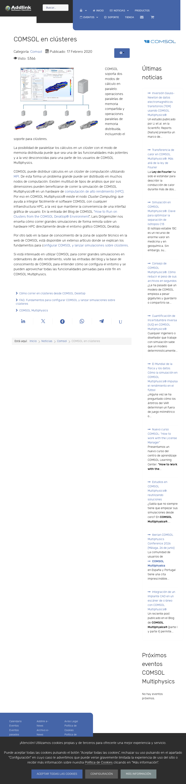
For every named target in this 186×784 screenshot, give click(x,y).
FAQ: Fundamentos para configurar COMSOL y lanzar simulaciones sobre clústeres (65, 302)
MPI (16, 176)
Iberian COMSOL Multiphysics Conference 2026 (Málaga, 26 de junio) (161, 541)
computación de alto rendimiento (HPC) (94, 192)
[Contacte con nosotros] (142, 17)
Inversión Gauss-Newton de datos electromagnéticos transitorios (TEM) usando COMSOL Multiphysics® (161, 104)
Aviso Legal (71, 721)
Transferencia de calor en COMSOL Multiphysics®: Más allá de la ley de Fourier (161, 158)
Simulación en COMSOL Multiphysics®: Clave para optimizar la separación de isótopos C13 (161, 213)
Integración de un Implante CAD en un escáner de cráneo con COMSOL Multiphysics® (161, 600)
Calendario (15, 721)
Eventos (14, 725)
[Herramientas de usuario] (122, 53)
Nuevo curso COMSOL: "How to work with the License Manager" (162, 436)
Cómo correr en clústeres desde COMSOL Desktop (52, 293)
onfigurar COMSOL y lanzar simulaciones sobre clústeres (86, 245)
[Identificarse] (83, 10)
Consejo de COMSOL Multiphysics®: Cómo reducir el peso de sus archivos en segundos (162, 272)
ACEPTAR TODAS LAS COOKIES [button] (57, 774)
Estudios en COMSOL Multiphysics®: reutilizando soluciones (157, 490)
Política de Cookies (99, 762)
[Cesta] (153, 17)
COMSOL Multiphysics (33, 310)
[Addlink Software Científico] (18, 8)
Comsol (36, 52)
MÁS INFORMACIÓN (138, 774)
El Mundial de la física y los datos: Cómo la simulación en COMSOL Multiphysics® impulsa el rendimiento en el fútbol (163, 377)
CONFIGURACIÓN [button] (101, 774)
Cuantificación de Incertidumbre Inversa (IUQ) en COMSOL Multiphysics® (162, 322)
